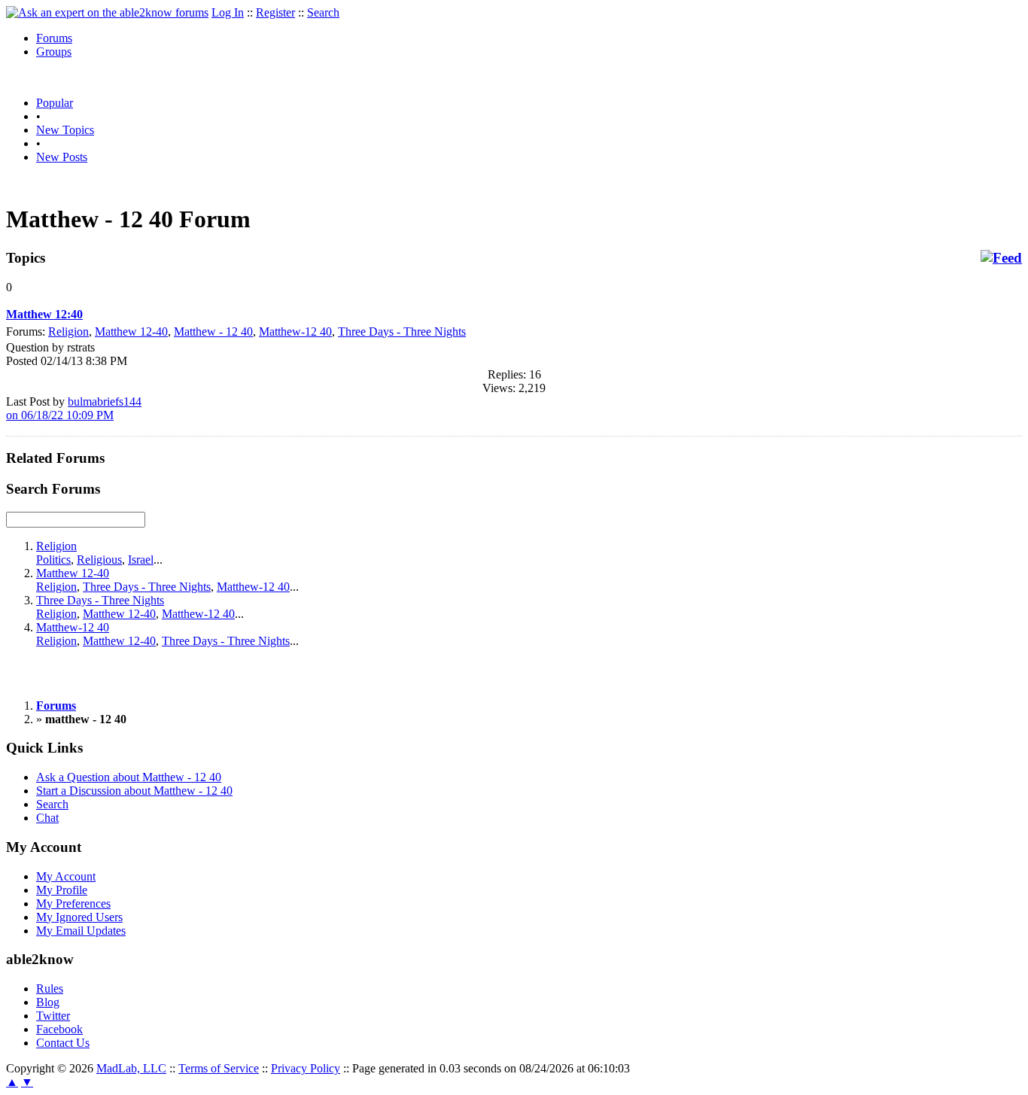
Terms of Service (218, 1068)
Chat (47, 817)
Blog (47, 1002)
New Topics (65, 129)
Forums (54, 38)
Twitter (53, 1015)
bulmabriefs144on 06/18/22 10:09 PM (73, 408)
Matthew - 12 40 (213, 331)
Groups (53, 51)
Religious (99, 559)
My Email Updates (81, 930)
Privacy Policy (305, 1068)
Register (275, 12)
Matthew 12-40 (131, 331)
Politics (53, 559)
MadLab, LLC (131, 1068)
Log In (227, 12)
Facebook (59, 1029)
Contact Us (63, 1042)
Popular (54, 102)
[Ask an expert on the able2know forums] (107, 12)
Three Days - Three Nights (402, 331)
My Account (66, 876)
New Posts (61, 157)
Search (323, 12)
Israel (141, 559)
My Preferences (73, 903)
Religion (68, 331)
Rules (49, 988)
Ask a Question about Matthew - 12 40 (128, 777)
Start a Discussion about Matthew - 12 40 (134, 790)
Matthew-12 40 (295, 331)
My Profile (61, 890)
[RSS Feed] (1001, 258)
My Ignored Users (79, 917)
